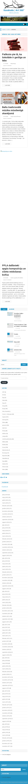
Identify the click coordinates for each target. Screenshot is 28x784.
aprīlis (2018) (5, 732)
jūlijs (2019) (5, 691)
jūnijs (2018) (5, 727)
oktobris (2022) (6, 583)
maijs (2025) (5, 497)
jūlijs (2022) (5, 591)
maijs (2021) (5, 630)
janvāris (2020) (5, 674)
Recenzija (4, 453)
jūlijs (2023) (5, 558)
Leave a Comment (7, 65)
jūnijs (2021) (5, 627)
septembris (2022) (6, 586)
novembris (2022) (6, 580)
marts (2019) (5, 702)
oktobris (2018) (6, 716)
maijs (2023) (5, 563)
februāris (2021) (6, 638)
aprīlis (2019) (5, 699)
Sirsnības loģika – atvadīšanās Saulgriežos (19, 315)
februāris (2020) (6, 671)
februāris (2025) (6, 505)
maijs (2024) (5, 530)
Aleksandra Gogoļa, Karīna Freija (19, 354)
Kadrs (3, 428)
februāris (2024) (6, 539)
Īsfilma (3, 422)
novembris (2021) (6, 613)
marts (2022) (5, 602)
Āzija (3, 397)
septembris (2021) (6, 619)
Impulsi (4, 417)
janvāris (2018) (5, 740)
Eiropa (3, 408)
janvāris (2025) (5, 508)
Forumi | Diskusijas (7, 414)
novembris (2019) (6, 680)
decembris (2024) (6, 511)
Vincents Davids (17, 338)
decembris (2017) (6, 743)
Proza (3, 447)
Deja (3, 403)
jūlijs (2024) (5, 525)
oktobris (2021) (6, 616)
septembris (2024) (6, 519)
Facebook (5, 482)
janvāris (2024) (5, 541)
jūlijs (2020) (5, 657)
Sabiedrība (4, 458)
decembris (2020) (6, 644)
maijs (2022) (5, 597)
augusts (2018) (5, 721)
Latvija (3, 436)
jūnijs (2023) (5, 561)
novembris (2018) (6, 713)
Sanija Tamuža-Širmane (16, 116)
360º (3, 392)
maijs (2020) (5, 663)
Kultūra (4, 433)
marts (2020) (5, 669)
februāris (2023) (6, 572)
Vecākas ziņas (5, 309)
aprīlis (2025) (5, 500)
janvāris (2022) (5, 608)
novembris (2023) (6, 547)
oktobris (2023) (6, 550)
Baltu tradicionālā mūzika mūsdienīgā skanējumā (12, 110)
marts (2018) (5, 735)
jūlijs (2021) (5, 624)
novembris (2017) (6, 746)
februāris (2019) (6, 704)
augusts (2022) (5, 588)
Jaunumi (4, 425)
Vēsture (4, 466)
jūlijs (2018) (5, 724)
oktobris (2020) (6, 649)
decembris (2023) (6, 544)
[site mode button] (24, 24)
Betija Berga (13, 63)
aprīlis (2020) (5, 666)
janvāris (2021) (5, 641)
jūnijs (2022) (5, 594)
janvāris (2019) (5, 707)
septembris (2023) (6, 552)
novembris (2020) (6, 646)
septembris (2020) (6, 652)
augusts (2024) (5, 522)
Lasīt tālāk (7, 85)
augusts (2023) (5, 555)
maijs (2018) (5, 729)
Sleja (3, 461)
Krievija (4, 430)
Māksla (4, 441)
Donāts (16, 334)
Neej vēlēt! (17, 342)
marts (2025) (5, 503)
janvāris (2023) (5, 575)
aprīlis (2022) (5, 599)
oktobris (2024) (6, 516)
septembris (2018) (6, 718)
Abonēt (4, 382)
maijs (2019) (5, 696)
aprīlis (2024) (5, 533)
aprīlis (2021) (5, 633)
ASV (3, 394)
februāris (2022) (6, 605)
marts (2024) (5, 536)
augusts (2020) (5, 655)
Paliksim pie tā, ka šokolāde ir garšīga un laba (14, 57)
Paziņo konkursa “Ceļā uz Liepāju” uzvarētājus (20, 325)
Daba (3, 400)
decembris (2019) (6, 677)
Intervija (4, 419)
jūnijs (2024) (5, 527)
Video (3, 469)
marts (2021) (5, 635)
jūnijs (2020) (5, 660)
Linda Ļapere (16, 346)
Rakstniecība (5, 450)
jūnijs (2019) (5, 693)
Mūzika (4, 444)
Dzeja (3, 406)
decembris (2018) (6, 710)
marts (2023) (5, 569)
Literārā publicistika (6, 439)
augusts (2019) (5, 688)
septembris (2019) (6, 685)
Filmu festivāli (5, 411)
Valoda (4, 464)
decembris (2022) (6, 577)
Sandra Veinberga (17, 320)
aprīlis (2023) (5, 566)
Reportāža (4, 455)
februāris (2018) (6, 738)
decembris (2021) (6, 610)
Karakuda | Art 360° (14, 10)
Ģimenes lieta (18, 350)
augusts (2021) (5, 622)
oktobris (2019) (6, 682)
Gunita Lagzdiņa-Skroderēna (17, 277)
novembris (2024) (6, 514)
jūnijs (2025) (5, 494)
